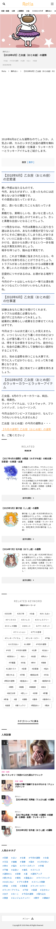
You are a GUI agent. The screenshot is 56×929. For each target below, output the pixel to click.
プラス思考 (36, 632)
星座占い (24, 681)
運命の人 (47, 699)
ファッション (20, 632)
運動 (25, 699)
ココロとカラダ (37, 11)
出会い (46, 650)
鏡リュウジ (21, 705)
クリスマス (11, 619)
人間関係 (20, 11)
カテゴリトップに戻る (28, 721)
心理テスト (11, 668)
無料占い (49, 11)
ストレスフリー (42, 619)
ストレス (26, 619)
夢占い (45, 656)
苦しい (24, 693)
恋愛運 (35, 668)
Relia (27, 925)
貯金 (6, 699)
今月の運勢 (21, 650)
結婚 (22, 687)
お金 (27, 11)
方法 (47, 674)
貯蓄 (46, 693)
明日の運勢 (9, 681)
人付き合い (14, 644)
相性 (12, 687)
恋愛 (24, 668)
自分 (44, 687)
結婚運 (33, 687)
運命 (35, 699)
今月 (9, 650)
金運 (8, 705)
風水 (47, 705)
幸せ (34, 662)
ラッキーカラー (33, 638)
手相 (23, 674)
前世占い (11, 656)
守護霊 (12, 662)
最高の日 (46, 681)
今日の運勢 (41, 644)
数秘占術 (34, 674)
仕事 (13, 11)
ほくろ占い (45, 613)
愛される (10, 674)
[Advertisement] (28, 103)
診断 (36, 693)
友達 (34, 656)
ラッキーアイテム (13, 638)
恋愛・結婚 (5, 11)
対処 (24, 662)
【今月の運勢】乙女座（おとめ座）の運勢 (26, 429)
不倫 (48, 638)
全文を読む (27, 498)
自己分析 (11, 693)
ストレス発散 (11, 626)
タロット (27, 626)
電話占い (35, 705)
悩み (47, 668)
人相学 (28, 644)
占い (24, 656)
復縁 (44, 662)
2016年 (9, 613)
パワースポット (43, 626)
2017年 (21, 613)
